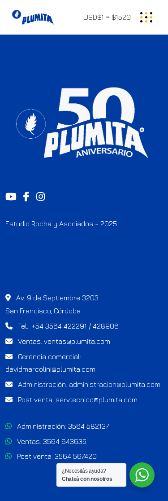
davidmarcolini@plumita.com (50, 369)
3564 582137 (88, 426)
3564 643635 (64, 441)
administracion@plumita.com (114, 384)
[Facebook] (26, 197)
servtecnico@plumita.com (97, 400)
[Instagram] (40, 197)
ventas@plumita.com (77, 341)
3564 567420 (76, 456)
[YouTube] (11, 197)
